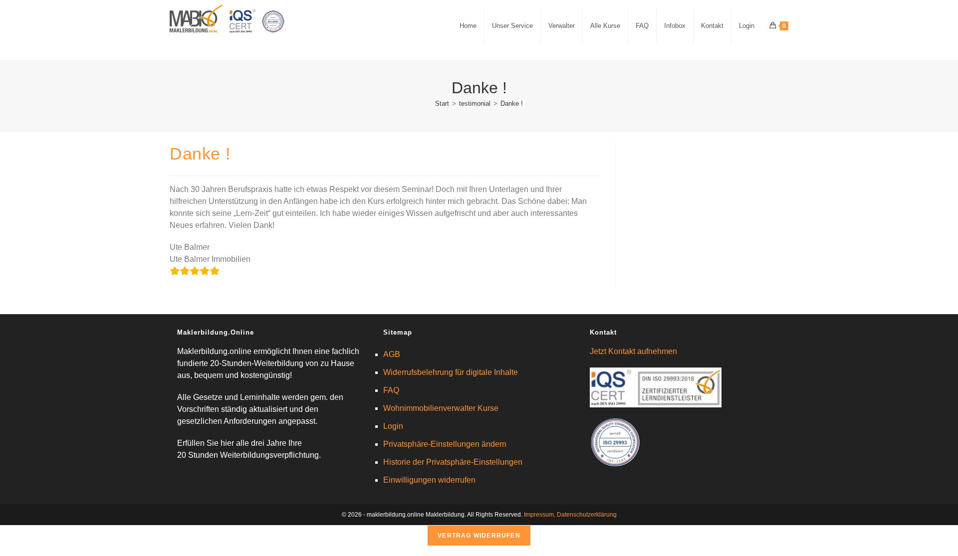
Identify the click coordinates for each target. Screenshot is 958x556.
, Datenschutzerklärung (585, 514)
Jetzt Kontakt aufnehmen (633, 351)
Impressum (539, 514)
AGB (391, 354)
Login (393, 426)
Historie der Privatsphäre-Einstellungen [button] (452, 462)
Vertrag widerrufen (479, 535)
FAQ (391, 390)
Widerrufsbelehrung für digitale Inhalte (450, 372)
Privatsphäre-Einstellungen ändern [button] (444, 444)
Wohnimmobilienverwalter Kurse (440, 408)
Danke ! (511, 103)
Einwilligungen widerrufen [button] (429, 480)
